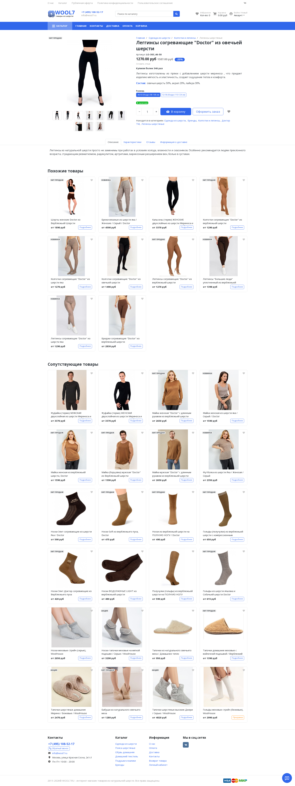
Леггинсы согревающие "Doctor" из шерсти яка (70, 340)
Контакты (96, 25)
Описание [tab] (113, 142)
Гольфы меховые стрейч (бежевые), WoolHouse (223, 711)
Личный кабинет (158, 764)
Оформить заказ (208, 111)
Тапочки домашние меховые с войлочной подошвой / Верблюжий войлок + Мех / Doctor (222, 652)
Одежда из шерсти (175, 120)
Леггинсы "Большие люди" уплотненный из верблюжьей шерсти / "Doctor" (219, 281)
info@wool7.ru (88, 15)
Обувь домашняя (124, 752)
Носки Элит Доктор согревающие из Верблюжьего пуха (71, 592)
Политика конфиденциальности (115, 2)
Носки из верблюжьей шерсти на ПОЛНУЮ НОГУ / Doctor (170, 533)
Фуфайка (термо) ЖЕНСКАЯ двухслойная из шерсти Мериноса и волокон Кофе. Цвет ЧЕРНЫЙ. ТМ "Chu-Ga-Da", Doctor (122, 415)
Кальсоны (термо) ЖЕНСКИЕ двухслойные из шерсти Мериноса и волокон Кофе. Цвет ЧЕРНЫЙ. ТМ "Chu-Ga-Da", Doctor (172, 222)
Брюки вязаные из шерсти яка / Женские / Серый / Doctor (119, 221)
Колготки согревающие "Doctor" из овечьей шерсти (121, 280)
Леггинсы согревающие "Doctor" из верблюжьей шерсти (172, 280)
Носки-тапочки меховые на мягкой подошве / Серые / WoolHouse (121, 652)
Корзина (141, 25)
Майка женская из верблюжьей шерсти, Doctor (68, 474)
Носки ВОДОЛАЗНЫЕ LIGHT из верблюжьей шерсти (119, 592)
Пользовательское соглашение (155, 2)
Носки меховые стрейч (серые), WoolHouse (68, 652)
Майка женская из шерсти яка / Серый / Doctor (220, 414)
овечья (146, 83)
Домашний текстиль (126, 756)
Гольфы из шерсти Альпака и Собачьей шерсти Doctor (219, 592)
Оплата (127, 25)
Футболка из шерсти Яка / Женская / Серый (223, 474)
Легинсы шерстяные (153, 123)
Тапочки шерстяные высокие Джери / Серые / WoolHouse (172, 711)
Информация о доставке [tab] (173, 142)
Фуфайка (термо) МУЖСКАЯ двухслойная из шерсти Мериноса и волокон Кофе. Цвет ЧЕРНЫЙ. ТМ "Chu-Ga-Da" (71, 415)
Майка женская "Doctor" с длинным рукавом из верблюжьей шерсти (171, 414)
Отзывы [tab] (150, 142)
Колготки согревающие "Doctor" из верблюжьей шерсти (222, 221)
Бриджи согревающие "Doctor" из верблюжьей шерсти (121, 340)
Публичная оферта (82, 2)
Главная (81, 25)
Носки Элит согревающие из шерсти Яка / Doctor (71, 533)
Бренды (192, 120)
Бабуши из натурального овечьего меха (121, 711)
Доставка (112, 25)
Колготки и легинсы (209, 120)
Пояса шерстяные (125, 747)
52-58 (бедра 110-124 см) (173, 94)
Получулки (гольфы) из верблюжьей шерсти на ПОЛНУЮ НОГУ (172, 592)
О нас (51, 2)
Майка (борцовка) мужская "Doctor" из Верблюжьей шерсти (121, 474)
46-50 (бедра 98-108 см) (148, 94)
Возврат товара (158, 760)
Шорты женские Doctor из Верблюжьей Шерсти (65, 221)
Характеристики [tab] (132, 142)
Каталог (62, 2)
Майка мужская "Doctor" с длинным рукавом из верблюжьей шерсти (171, 474)
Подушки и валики (125, 760)
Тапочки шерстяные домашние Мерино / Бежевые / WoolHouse (69, 711)
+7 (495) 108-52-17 (92, 12)
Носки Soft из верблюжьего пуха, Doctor (120, 533)
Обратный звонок (59, 748)
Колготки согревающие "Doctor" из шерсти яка (70, 280)
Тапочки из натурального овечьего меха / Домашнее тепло (171, 652)
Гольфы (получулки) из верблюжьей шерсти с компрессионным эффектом (223, 534)
